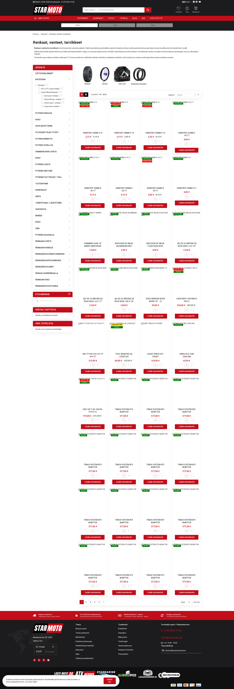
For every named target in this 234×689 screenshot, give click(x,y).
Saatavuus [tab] (40, 209)
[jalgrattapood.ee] (127, 677)
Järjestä (171, 95)
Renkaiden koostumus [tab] (46, 286)
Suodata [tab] (40, 67)
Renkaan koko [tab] (42, 279)
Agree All (109, 680)
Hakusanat (79, 650)
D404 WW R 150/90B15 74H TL (186, 300)
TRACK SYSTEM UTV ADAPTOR (124, 411)
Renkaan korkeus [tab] (44, 247)
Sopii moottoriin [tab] (43, 126)
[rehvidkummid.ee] (169, 677)
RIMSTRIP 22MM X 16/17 (186, 134)
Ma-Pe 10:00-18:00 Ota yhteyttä (47, 2)
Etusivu (36, 34)
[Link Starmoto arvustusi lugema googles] (45, 655)
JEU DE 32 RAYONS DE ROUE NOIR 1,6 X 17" (93, 300)
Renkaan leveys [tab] (43, 241)
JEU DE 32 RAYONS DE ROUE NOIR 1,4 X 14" (187, 245)
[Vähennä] (88, 141)
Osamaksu (122, 633)
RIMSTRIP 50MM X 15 (155, 132)
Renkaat (87, 84)
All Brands (69, 294)
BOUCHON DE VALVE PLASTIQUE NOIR (155, 245)
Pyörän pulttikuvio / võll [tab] (48, 177)
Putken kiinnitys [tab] (43, 138)
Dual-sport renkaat (52, 96)
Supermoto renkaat (52, 106)
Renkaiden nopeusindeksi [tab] (48, 260)
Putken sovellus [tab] (44, 145)
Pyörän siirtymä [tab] (43, 170)
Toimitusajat (122, 641)
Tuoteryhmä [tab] (41, 183)
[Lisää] (97, 141)
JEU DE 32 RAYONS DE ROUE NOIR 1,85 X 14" (124, 300)
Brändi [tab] (38, 215)
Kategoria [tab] (40, 79)
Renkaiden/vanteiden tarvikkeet (139, 84)
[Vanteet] (105, 74)
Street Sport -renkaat (54, 103)
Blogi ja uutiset (81, 629)
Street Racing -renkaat (54, 99)
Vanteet (105, 84)
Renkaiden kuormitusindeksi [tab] (49, 254)
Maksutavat (122, 637)
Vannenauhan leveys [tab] (46, 151)
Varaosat (44, 34)
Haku (77, 654)
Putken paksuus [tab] (43, 113)
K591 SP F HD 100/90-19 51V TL (93, 411)
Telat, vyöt (122, 84)
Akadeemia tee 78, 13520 (42, 637)
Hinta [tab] (38, 196)
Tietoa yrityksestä (82, 633)
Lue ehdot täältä (31, 682)
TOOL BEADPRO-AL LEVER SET (124, 355)
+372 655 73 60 (68, 2)
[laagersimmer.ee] (147, 677)
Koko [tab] (37, 119)
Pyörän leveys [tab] (42, 164)
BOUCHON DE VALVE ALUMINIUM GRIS (124, 245)
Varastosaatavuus (125, 646)
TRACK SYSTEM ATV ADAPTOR (155, 411)
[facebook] (34, 660)
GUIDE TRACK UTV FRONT (155, 355)
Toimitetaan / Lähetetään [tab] (48, 202)
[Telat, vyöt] (122, 74)
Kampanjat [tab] (41, 190)
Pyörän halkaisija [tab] (44, 234)
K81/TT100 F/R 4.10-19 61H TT (93, 355)
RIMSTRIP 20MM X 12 (92, 132)
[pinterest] (43, 660)
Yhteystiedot (123, 654)
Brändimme (122, 629)
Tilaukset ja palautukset (84, 658)
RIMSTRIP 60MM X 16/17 (155, 189)
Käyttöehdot (80, 637)
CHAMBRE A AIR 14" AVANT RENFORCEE (93, 245)
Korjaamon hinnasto (125, 650)
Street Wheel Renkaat (51, 92)
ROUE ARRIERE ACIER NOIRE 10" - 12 (155, 300)
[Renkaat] (88, 74)
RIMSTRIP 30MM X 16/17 (92, 189)
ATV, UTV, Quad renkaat (52, 89)
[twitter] (39, 660)
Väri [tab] (37, 228)
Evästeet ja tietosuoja (84, 641)
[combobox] (124, 10)
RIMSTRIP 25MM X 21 (186, 188)
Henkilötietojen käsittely (85, 646)
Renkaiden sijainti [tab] (44, 266)
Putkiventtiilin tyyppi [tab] (46, 132)
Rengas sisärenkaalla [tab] (46, 273)
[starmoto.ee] (48, 10)
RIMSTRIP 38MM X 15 (124, 132)
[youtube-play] (48, 660)
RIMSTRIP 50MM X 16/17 (124, 189)
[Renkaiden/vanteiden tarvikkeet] (139, 74)
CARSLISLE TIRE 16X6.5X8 (186, 355)
